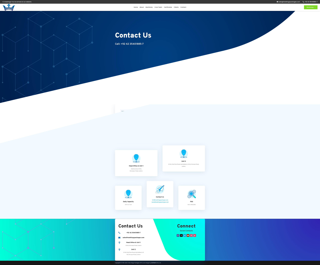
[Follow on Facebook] (178, 235)
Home (136, 7)
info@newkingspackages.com (160, 200)
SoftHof (153, 263)
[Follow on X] (181, 235)
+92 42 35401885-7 (311, 2)
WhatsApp (310, 7)
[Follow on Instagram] (191, 235)
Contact (183, 7)
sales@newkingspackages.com (289, 2)
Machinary (149, 7)
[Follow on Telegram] (184, 235)
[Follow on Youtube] (188, 235)
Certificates (168, 7)
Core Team (158, 7)
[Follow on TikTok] (194, 235)
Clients (176, 7)
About (142, 7)
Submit (195, 131)
